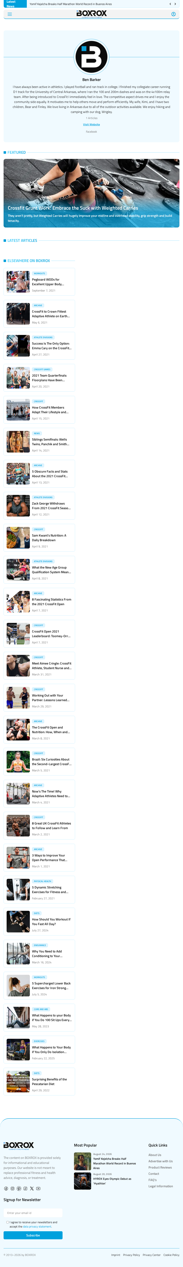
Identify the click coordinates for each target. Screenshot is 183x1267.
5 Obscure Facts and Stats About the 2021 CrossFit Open (50, 476)
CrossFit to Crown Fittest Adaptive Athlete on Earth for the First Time (49, 316)
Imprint (115, 1255)
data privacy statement (37, 1226)
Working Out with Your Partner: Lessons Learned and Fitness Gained (49, 700)
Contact (154, 1173)
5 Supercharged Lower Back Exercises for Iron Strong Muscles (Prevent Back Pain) (51, 988)
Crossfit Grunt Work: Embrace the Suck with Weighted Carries (73, 208)
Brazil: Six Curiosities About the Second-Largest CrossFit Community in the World (51, 764)
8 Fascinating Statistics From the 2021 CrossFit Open (51, 601)
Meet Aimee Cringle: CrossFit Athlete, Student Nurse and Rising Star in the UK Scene (51, 668)
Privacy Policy (131, 1255)
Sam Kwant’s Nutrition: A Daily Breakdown (49, 537)
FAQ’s (153, 1179)
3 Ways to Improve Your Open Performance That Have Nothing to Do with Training (49, 862)
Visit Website (91, 124)
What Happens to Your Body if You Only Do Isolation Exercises (51, 1052)
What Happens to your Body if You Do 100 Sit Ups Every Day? (51, 1020)
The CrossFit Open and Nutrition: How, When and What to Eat (50, 732)
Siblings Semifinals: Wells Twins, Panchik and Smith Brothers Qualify (49, 444)
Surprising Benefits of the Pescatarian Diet (49, 1081)
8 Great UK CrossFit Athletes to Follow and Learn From (51, 825)
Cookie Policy (171, 1255)
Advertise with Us (161, 1161)
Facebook (91, 131)
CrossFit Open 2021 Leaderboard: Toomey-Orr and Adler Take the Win (50, 636)
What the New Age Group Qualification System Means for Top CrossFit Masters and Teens (51, 574)
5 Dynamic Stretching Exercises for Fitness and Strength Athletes (49, 892)
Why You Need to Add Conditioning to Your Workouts (47, 956)
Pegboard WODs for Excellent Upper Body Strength (47, 284)
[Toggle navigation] (9, 14)
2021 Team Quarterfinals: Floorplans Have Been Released (49, 380)
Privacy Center (152, 1255)
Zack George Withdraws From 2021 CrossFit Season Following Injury (51, 508)
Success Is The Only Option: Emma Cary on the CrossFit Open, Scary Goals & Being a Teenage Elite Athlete (51, 350)
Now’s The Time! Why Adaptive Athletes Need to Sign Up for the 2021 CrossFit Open (50, 798)
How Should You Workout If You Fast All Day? (51, 921)
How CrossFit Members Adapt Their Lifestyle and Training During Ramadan (49, 412)
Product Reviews (160, 1167)
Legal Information (161, 1186)
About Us (155, 1154)
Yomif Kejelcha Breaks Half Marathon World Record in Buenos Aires (71, 4)
